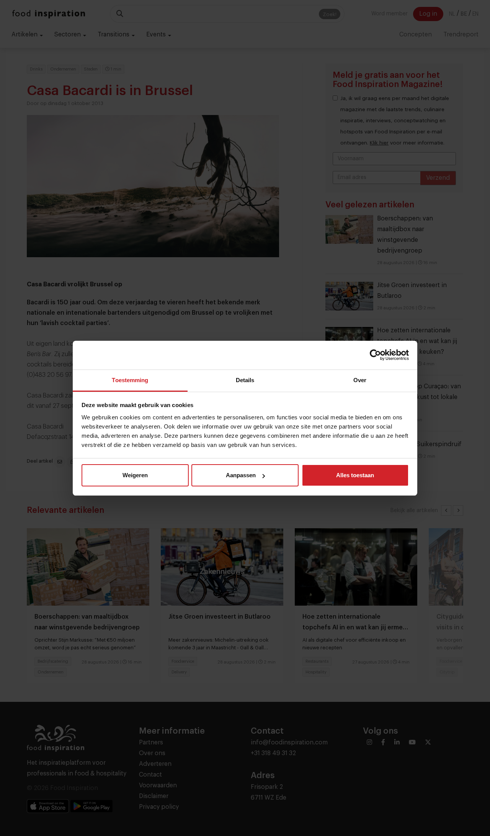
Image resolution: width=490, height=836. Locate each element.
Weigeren (135, 475)
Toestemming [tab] (130, 380)
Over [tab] (359, 380)
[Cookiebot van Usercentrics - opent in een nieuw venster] (375, 355)
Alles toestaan (355, 475)
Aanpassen (241, 475)
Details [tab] (245, 380)
